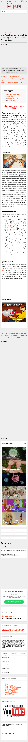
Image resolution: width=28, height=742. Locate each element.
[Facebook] (4, 1)
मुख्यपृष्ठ (14, 537)
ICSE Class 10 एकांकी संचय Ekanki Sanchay (13, 687)
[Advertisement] (10, 22)
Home (2, 32)
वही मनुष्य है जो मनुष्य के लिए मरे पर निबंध (11, 469)
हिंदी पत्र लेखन (7, 684)
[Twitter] (7, 1)
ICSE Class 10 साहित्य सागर (10, 686)
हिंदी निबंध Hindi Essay (9, 685)
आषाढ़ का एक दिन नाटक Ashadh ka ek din (12, 692)
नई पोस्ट (14, 530)
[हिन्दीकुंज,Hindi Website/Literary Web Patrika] (14, 8)
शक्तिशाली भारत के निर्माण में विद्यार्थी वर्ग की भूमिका (12, 82)
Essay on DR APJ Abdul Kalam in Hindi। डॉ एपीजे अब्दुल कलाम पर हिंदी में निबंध (13, 521)
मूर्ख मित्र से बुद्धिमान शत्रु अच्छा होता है (11, 509)
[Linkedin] (15, 1)
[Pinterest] (10, 1)
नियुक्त (11, 227)
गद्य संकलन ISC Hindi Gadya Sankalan (12, 689)
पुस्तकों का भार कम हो (11, 100)
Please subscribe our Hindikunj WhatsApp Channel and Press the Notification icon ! (14, 335)
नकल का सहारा (10, 96)
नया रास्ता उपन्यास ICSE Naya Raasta (11, 688)
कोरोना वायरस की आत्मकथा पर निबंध (11, 456)
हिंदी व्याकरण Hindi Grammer (10, 683)
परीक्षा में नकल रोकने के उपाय (12, 98)
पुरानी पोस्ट (14, 534)
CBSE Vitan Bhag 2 (9, 693)
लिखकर (19, 145)
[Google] (12, 1)
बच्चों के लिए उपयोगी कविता (9, 694)
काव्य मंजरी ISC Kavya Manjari (10, 690)
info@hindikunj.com (8, 616)
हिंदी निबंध (6, 32)
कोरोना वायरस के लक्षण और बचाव (10, 483)
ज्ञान (3, 270)
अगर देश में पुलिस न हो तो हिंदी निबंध (10, 496)
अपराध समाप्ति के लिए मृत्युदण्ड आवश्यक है (11, 76)
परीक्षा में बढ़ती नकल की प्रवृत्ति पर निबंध (12, 94)
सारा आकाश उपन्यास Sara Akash (10, 691)
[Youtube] (2, 1)
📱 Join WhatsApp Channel (14, 602)
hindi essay (11, 32)
